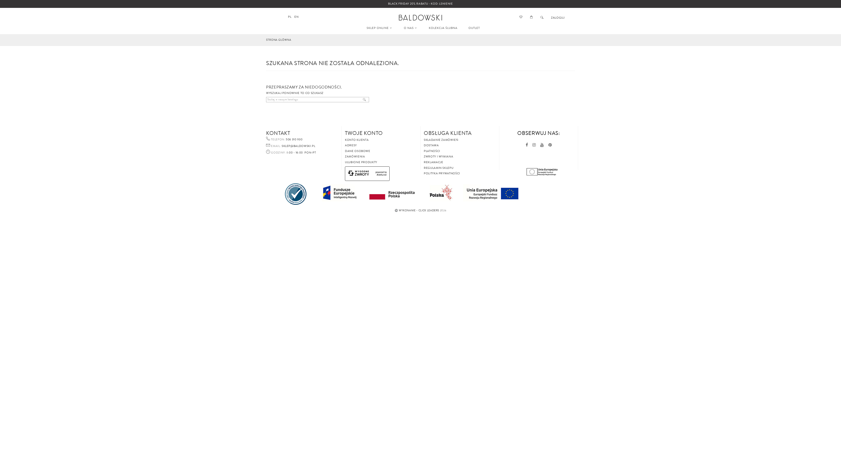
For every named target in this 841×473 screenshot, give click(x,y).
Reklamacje (433, 162)
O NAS (409, 28)
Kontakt (278, 133)
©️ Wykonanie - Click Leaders (417, 210)
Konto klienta (357, 140)
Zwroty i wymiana (438, 157)
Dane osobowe (357, 151)
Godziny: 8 (279, 153)
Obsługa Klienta (448, 133)
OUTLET (474, 28)
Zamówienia (355, 157)
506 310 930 (294, 139)
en (296, 17)
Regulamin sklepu (438, 168)
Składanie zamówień (441, 140)
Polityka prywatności (442, 173)
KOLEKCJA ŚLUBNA (443, 28)
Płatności (432, 151)
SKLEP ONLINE (378, 28)
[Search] (542, 18)
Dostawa (431, 145)
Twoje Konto (364, 133)
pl (289, 17)
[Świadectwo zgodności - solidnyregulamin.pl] (296, 194)
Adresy (351, 145)
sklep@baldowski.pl (298, 146)
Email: (276, 146)
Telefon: (278, 139)
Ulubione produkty (361, 162)
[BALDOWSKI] (420, 17)
